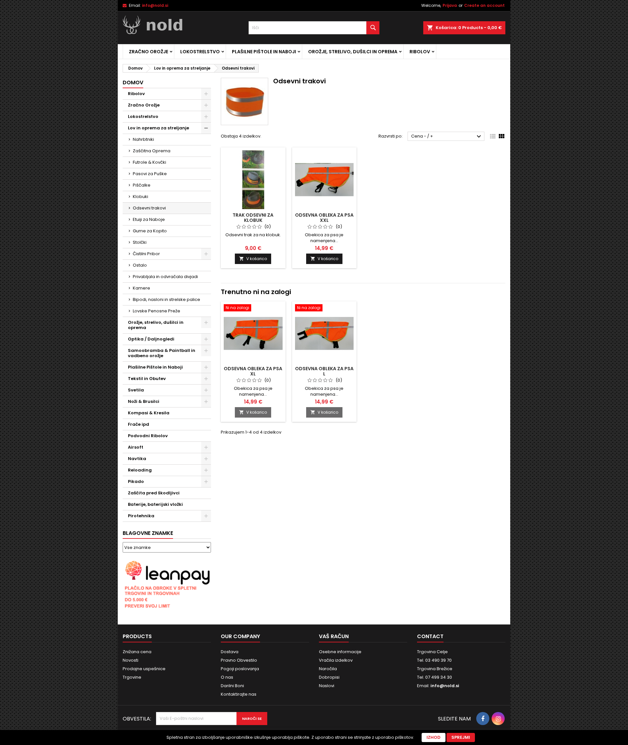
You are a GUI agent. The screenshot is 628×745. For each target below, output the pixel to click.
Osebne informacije (340, 652)
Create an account (484, 5)
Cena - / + (447, 137)
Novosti (130, 660)
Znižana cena (137, 652)
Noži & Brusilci (143, 401)
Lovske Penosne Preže (156, 311)
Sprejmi (460, 737)
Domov (133, 82)
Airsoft (135, 447)
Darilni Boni (232, 686)
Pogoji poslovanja (240, 669)
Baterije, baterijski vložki (155, 504)
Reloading (140, 470)
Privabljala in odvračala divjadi (165, 276)
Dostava (229, 652)
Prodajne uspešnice (144, 669)
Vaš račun (334, 636)
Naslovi (326, 686)
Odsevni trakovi (149, 208)
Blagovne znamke (148, 533)
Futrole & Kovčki (149, 162)
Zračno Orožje (148, 51)
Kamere (141, 288)
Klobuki (140, 196)
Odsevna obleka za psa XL (253, 371)
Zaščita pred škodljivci (154, 493)
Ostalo (140, 265)
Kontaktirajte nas (238, 694)
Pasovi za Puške (150, 174)
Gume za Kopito (150, 231)
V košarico (253, 258)
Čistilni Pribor (146, 254)
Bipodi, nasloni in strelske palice (166, 299)
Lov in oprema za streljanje (158, 128)
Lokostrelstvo (200, 51)
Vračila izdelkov (336, 660)
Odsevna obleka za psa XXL (324, 218)
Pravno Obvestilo (239, 660)
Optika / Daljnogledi (151, 339)
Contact (430, 636)
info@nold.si (155, 5)
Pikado (136, 481)
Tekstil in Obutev (147, 378)
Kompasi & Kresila (148, 413)
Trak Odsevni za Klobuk (253, 218)
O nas (227, 677)
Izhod (434, 737)
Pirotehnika (141, 516)
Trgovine (132, 677)
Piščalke (141, 185)
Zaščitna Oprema (151, 151)
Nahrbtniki (143, 139)
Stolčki (140, 242)
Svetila (136, 390)
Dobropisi (329, 677)
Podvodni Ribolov (148, 436)
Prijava (450, 5)
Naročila (328, 669)
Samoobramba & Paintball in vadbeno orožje (161, 353)
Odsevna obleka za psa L (324, 371)
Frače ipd (138, 424)
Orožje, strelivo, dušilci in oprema (352, 51)
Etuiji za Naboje (149, 219)
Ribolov (420, 51)
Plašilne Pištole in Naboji (264, 51)
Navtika (137, 458)
